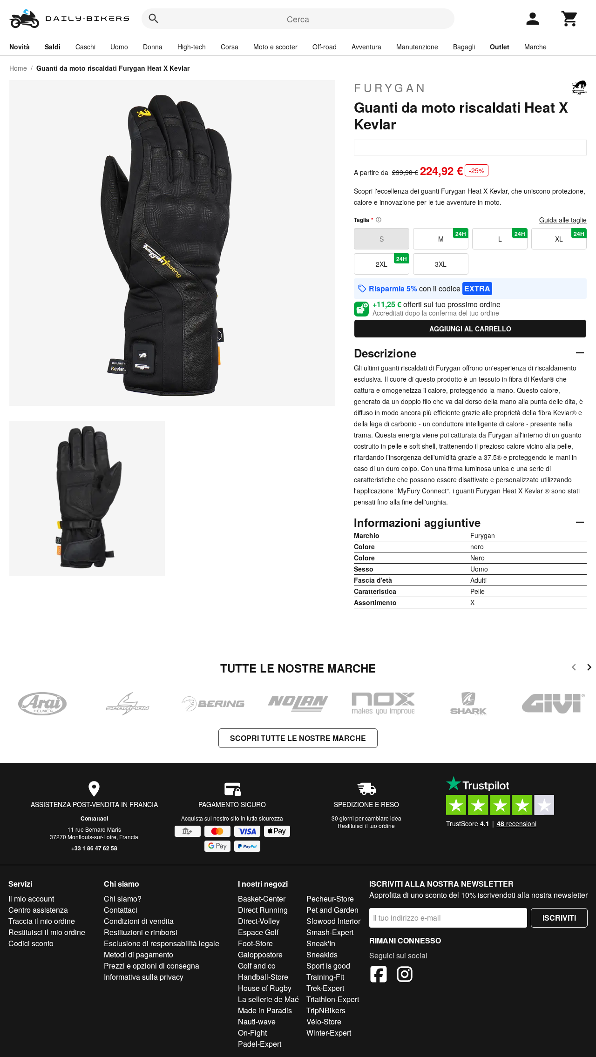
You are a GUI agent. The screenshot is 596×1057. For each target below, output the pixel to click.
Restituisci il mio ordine (46, 932)
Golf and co (257, 965)
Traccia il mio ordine (41, 921)
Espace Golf (258, 932)
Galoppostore (260, 954)
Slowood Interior (333, 921)
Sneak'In (320, 943)
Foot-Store (255, 943)
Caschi (85, 46)
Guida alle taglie (563, 219)
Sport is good (328, 965)
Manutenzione (417, 46)
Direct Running (263, 909)
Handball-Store (263, 976)
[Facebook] (378, 975)
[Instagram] (404, 975)
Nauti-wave (257, 1021)
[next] (589, 668)
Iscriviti (559, 917)
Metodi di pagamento (138, 954)
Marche (535, 46)
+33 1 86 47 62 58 (94, 848)
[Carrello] (570, 18)
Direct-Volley (259, 921)
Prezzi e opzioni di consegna (151, 965)
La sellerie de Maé (268, 999)
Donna (153, 46)
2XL (391, 262)
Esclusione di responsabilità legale (161, 943)
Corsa (229, 46)
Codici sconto (31, 943)
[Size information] (378, 219)
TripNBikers (325, 1010)
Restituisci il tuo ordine (366, 825)
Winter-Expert (328, 1032)
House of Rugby (264, 988)
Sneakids (322, 954)
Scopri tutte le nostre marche (298, 738)
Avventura (366, 46)
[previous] (574, 668)
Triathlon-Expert (332, 999)
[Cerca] (153, 18)
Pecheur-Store (330, 898)
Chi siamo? (123, 898)
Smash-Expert (329, 932)
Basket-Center (261, 898)
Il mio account (31, 898)
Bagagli (464, 46)
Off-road (324, 46)
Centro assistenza (38, 909)
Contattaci (94, 818)
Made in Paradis (265, 1010)
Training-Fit (325, 976)
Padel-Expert (259, 1043)
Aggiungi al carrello (470, 328)
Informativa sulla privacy (143, 976)
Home (18, 68)
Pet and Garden (332, 909)
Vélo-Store (323, 1021)
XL (569, 236)
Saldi (53, 46)
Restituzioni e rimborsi (140, 932)
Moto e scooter (275, 46)
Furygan (390, 87)
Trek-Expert (325, 988)
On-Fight (252, 1032)
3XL (441, 264)
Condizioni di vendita (139, 921)
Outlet (499, 46)
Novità (19, 46)
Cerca (298, 19)
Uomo (119, 46)
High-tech (191, 46)
